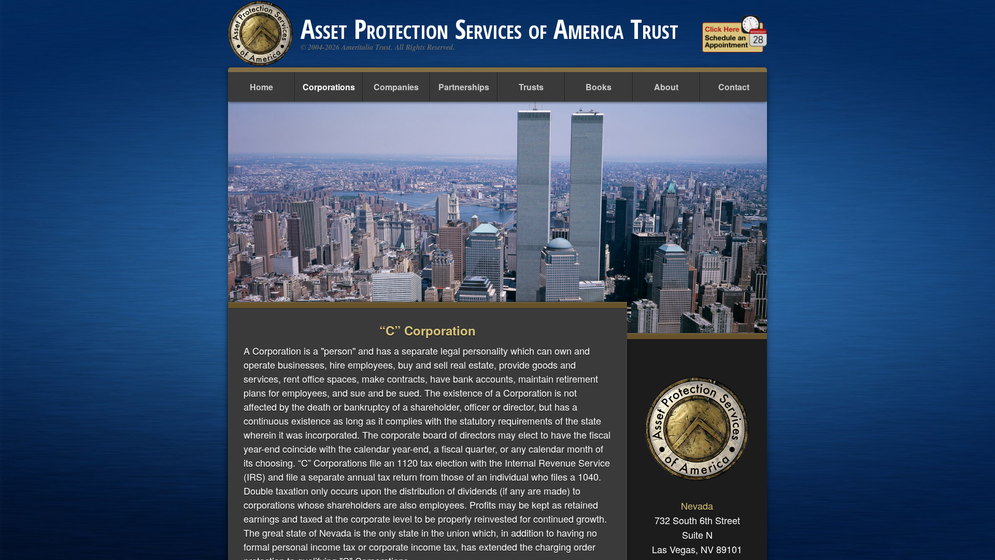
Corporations (329, 87)
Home (261, 87)
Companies (396, 87)
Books (599, 87)
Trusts (531, 87)
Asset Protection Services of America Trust (489, 28)
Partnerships (463, 87)
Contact (733, 87)
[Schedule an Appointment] (734, 33)
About (666, 87)
